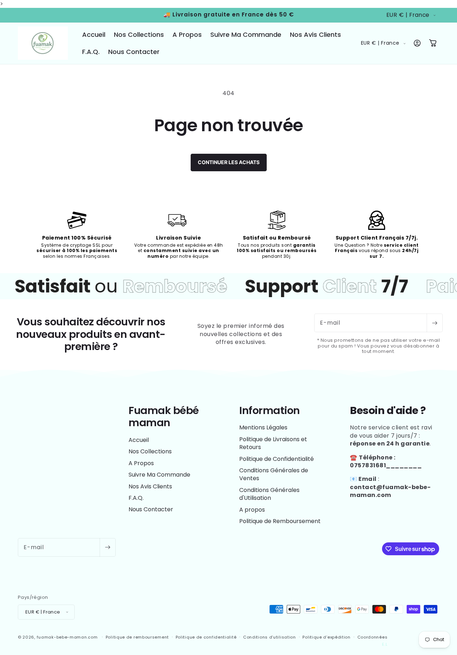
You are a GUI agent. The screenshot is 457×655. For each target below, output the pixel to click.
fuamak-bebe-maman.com (67, 637)
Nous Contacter (151, 510)
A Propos (141, 463)
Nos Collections (150, 452)
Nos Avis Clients (150, 486)
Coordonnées (372, 637)
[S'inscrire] (434, 323)
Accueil (139, 440)
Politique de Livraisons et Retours (273, 443)
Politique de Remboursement (280, 521)
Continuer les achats (229, 162)
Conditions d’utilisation (269, 637)
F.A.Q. (136, 498)
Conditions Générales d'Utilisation (269, 494)
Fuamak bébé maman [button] (164, 416)
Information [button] (269, 410)
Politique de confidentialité (206, 637)
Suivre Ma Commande (159, 475)
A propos (252, 510)
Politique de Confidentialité (276, 459)
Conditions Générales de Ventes (273, 474)
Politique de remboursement (137, 637)
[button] (433, 43)
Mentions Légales (263, 428)
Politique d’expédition (326, 637)
